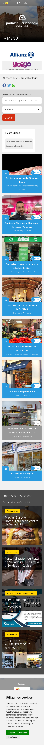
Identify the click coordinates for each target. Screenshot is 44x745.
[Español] (5, 3)
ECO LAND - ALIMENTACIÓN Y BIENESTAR (17, 644)
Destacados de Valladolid (16, 502)
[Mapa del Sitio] (25, 3)
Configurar (13, 737)
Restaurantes (12, 511)
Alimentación (18, 146)
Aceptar (11, 732)
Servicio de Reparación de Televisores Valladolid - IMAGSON (22, 603)
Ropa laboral (12, 552)
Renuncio (23, 732)
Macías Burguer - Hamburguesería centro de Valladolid (21, 520)
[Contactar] (18, 3)
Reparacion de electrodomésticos (21, 593)
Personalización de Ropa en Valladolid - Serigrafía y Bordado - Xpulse (22, 562)
